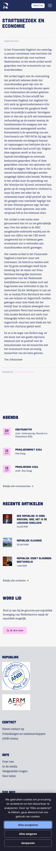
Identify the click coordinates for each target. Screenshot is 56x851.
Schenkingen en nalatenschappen (23, 734)
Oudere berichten (24, 372)
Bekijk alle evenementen (17, 486)
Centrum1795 (23, 429)
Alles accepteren (28, 825)
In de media (9, 766)
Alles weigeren (28, 834)
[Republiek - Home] (5, 5)
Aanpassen (28, 843)
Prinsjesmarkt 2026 (28, 449)
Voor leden (9, 776)
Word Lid (38, 5)
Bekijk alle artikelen (14, 580)
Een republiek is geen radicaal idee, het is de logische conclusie (32, 519)
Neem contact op (13, 729)
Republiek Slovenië (29, 540)
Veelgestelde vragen (15, 771)
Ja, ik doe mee (14, 630)
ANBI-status (10, 738)
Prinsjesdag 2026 (26, 466)
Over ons (8, 761)
